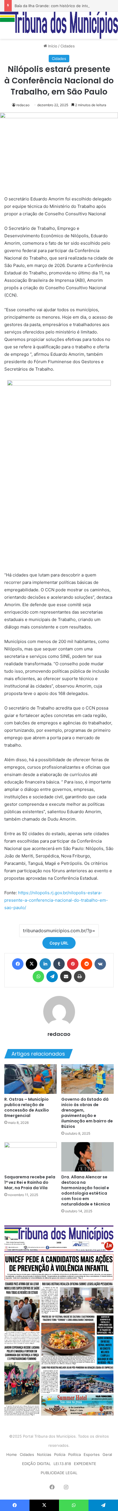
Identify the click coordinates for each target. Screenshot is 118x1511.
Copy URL (59, 943)
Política (74, 1454)
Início (52, 46)
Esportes (92, 1454)
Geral (107, 1454)
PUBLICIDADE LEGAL (59, 1472)
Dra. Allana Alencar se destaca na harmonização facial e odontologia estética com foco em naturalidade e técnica (85, 1190)
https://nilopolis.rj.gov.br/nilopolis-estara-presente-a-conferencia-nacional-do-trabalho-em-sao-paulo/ (56, 900)
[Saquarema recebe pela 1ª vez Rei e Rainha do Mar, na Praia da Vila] (30, 1157)
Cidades (67, 46)
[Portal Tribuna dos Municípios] (59, 25)
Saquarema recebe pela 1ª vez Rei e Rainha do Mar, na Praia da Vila (29, 1182)
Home (11, 1454)
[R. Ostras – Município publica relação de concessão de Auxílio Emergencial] (30, 1079)
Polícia (59, 1454)
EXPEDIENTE (85, 1463)
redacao (23, 105)
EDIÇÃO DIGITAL (36, 1463)
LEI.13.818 (62, 1463)
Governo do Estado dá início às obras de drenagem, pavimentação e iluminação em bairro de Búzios (87, 1112)
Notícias (44, 1454)
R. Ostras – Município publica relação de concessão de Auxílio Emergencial (26, 1107)
